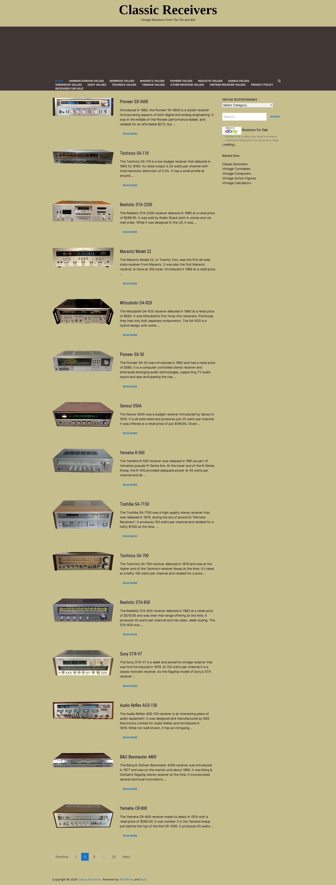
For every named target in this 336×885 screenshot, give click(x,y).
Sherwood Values (68, 84)
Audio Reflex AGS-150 (138, 705)
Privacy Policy (262, 84)
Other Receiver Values (187, 84)
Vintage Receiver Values (228, 84)
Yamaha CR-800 (133, 808)
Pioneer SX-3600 (134, 101)
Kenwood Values (122, 81)
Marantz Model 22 (135, 251)
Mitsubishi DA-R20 (136, 302)
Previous (62, 857)
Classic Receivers (168, 9)
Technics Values (124, 84)
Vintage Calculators (236, 183)
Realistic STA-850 (135, 602)
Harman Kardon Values (86, 81)
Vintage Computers (236, 173)
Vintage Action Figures (239, 178)
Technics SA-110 (134, 153)
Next (126, 857)
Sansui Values (238, 81)
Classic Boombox (235, 164)
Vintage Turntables (236, 169)
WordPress (127, 879)
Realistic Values (210, 81)
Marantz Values (152, 81)
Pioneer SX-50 (132, 354)
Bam (143, 879)
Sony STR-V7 (131, 653)
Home (59, 81)
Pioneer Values (181, 81)
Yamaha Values (153, 84)
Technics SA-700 (134, 555)
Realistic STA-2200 (136, 204)
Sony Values (97, 84)
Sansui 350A (131, 405)
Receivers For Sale (69, 88)
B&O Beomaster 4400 (138, 756)
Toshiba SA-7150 (134, 504)
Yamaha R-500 (132, 452)
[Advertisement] (168, 52)
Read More (130, 134)
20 (114, 857)
